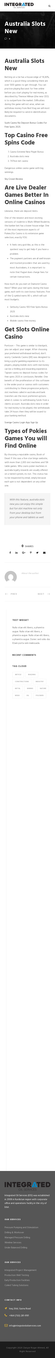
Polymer (40, 695)
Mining (30, 688)
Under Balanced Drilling (16, 1248)
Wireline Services (13, 1242)
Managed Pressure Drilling (17, 1237)
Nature (43, 688)
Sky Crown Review (14, 179)
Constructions (22, 681)
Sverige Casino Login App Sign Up (21, 422)
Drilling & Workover (14, 1232)
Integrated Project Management (21, 1270)
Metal (17, 688)
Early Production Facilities (17, 1280)
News (17, 695)
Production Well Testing (17, 1275)
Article (18, 674)
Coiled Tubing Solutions (16, 1285)
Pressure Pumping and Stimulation (21, 1227)
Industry (40, 681)
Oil (27, 695)
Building (32, 674)
